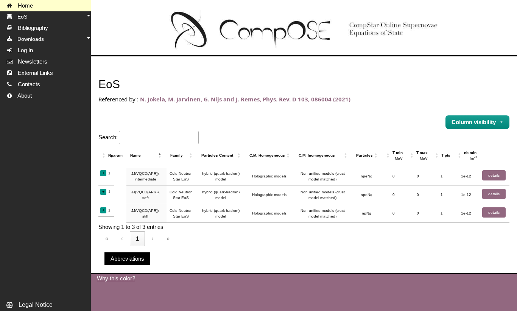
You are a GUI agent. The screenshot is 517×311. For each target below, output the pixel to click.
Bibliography (30, 28)
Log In (23, 50)
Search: (108, 137)
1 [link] (137, 238)
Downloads (28, 39)
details (494, 175)
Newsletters (30, 62)
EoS (20, 17)
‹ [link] (122, 238)
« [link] (106, 238)
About (22, 96)
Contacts (26, 84)
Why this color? (116, 278)
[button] (104, 155)
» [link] (168, 238)
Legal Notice (33, 305)
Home (23, 6)
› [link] (153, 238)
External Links (33, 73)
